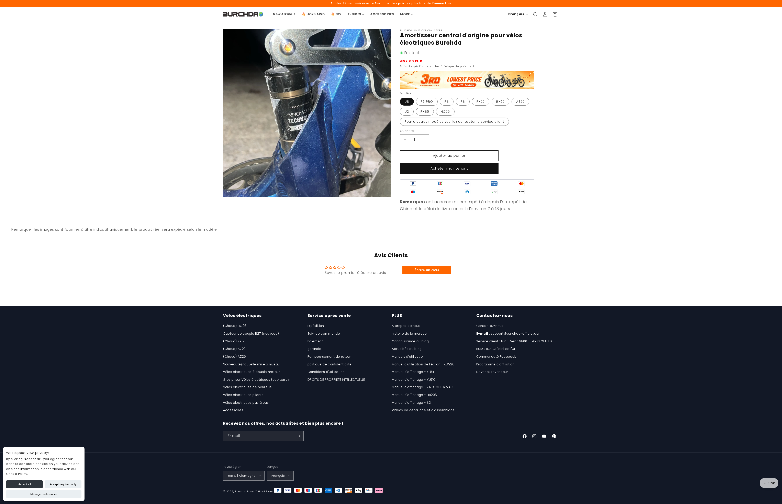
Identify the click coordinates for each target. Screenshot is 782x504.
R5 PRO (427, 101)
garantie (314, 349)
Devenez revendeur (492, 372)
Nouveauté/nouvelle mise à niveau (251, 364)
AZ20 (520, 101)
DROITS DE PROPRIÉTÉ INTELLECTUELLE (336, 379)
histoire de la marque (409, 333)
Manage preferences (43, 494)
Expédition (316, 326)
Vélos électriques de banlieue (247, 387)
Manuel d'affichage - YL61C (414, 379)
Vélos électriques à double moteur (251, 372)
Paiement (315, 341)
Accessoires (233, 410)
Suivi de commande (324, 333)
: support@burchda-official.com (509, 333)
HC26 (445, 111)
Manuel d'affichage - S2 (411, 402)
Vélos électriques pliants (243, 395)
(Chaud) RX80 (234, 341)
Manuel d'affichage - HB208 (414, 395)
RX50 (500, 101)
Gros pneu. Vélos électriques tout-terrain (256, 379)
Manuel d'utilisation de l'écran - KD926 (423, 364)
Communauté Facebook (496, 356)
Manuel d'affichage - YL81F (413, 372)
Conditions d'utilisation (326, 372)
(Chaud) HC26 (235, 326)
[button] (535, 14)
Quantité (407, 131)
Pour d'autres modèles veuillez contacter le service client (454, 121)
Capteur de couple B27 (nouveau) (251, 333)
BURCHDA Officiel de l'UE (496, 349)
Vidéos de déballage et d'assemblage (423, 410)
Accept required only (63, 484)
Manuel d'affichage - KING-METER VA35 (423, 387)
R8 (447, 101)
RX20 (481, 101)
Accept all (24, 484)
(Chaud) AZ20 (234, 349)
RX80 (425, 111)
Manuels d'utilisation (408, 356)
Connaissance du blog (410, 341)
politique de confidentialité (330, 364)
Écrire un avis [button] (426, 270)
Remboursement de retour (329, 356)
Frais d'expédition (413, 66)
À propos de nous (406, 326)
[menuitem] (284, 14)
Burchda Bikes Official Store (254, 491)
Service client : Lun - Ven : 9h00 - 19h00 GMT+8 (514, 341)
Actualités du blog (407, 349)
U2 (407, 111)
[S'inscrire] (298, 436)
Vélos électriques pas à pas (246, 402)
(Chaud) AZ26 (234, 356)
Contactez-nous (489, 326)
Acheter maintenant (449, 168)
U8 (407, 101)
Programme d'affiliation (495, 364)
